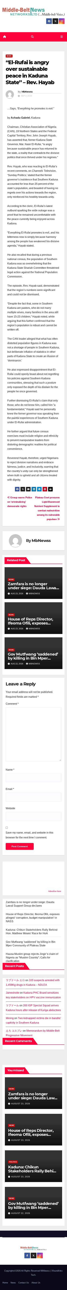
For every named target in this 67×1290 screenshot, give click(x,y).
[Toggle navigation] (62, 36)
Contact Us (23, 1282)
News (9, 56)
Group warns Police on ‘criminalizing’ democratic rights (19, 502)
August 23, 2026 (20, 1104)
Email (10, 789)
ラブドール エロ (15, 980)
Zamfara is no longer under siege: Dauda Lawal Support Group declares (32, 588)
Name (10, 769)
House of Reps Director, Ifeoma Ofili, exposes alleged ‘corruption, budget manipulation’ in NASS (33, 918)
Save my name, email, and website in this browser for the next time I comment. (29, 835)
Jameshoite (12, 992)
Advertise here (54, 891)
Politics (13, 1162)
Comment (12, 703)
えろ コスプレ (14, 1030)
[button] (32, 36)
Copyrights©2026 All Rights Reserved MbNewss (27, 1271)
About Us (36, 1282)
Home (5, 1282)
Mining (10, 1018)
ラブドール (12, 1005)
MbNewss (27, 91)
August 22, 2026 (20, 1213)
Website (10, 808)
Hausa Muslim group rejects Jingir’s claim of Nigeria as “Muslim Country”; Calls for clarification (32, 957)
